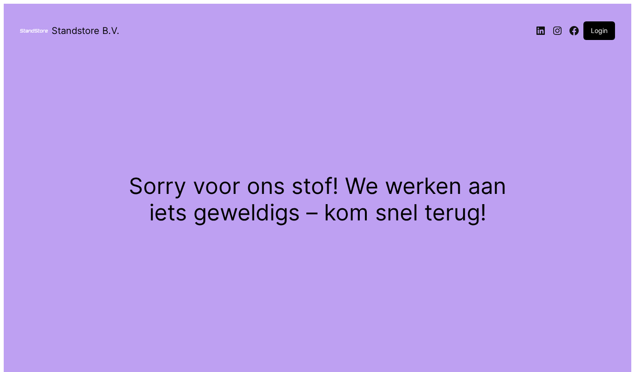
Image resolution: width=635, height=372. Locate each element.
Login (599, 30)
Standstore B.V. (85, 30)
